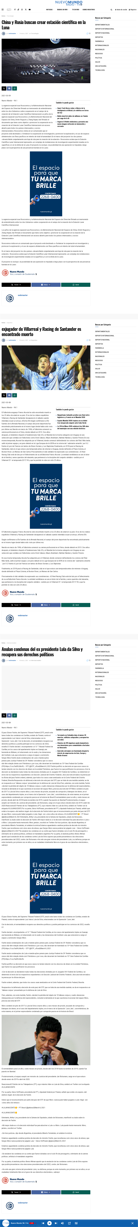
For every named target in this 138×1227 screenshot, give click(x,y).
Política (98, 58)
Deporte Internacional (104, 29)
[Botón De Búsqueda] (111, 9)
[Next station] (43, 1223)
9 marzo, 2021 (24, 33)
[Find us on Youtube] (30, 9)
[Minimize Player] (132, 1223)
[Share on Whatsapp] (14, 88)
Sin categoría (100, 66)
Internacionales (102, 45)
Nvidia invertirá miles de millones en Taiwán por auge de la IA (72, 117)
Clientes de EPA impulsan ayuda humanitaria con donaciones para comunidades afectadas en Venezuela (73, 745)
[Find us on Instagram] (22, 9)
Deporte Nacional (102, 33)
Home (3, 16)
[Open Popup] (69, 1223)
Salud (97, 62)
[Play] (49, 1223)
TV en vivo (75, 9)
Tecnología (10, 16)
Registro (133, 9)
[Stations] (76, 1223)
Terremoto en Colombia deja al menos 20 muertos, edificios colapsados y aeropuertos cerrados (73, 737)
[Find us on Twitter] (26, 9)
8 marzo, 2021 (24, 340)
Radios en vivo (62, 9)
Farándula (99, 41)
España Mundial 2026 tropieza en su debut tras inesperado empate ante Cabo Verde (72, 421)
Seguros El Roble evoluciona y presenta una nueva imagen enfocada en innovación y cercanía (72, 123)
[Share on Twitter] (4, 88)
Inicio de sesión (121, 9)
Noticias (49, 9)
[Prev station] (56, 1223)
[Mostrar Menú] (3, 9)
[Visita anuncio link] (46, 183)
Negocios (99, 54)
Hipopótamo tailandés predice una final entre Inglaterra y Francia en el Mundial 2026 (73, 416)
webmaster (12, 33)
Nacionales (99, 49)
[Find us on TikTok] (18, 9)
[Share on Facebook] (9, 88)
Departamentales (102, 25)
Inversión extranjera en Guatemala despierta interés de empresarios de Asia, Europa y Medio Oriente (73, 753)
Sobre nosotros (89, 9)
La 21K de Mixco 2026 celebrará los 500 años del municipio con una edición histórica (73, 427)
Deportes (99, 37)
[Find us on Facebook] (14, 9)
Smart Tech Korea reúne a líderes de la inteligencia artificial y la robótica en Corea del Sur (73, 110)
